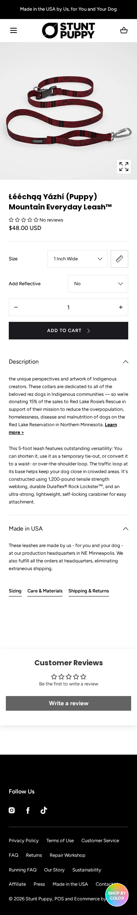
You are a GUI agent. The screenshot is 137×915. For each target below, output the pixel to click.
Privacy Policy (24, 840)
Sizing (15, 591)
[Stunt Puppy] (68, 30)
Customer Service (100, 840)
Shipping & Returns (88, 591)
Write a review (68, 703)
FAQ (13, 855)
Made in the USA (70, 884)
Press (39, 884)
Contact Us (108, 884)
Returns (34, 855)
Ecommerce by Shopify (99, 898)
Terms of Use (60, 840)
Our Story (54, 870)
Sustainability (86, 870)
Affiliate (17, 884)
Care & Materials (44, 591)
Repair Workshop (67, 855)
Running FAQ (23, 870)
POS (59, 898)
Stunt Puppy (39, 898)
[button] (13, 30)
